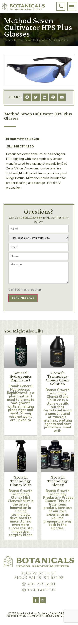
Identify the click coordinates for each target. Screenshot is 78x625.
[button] (71, 6)
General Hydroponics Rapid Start (20, 376)
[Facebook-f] (36, 600)
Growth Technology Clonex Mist (20, 481)
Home (7, 40)
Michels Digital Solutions (57, 615)
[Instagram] (43, 600)
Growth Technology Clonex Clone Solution (57, 378)
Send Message (23, 298)
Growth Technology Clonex (57, 481)
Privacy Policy (26, 615)
